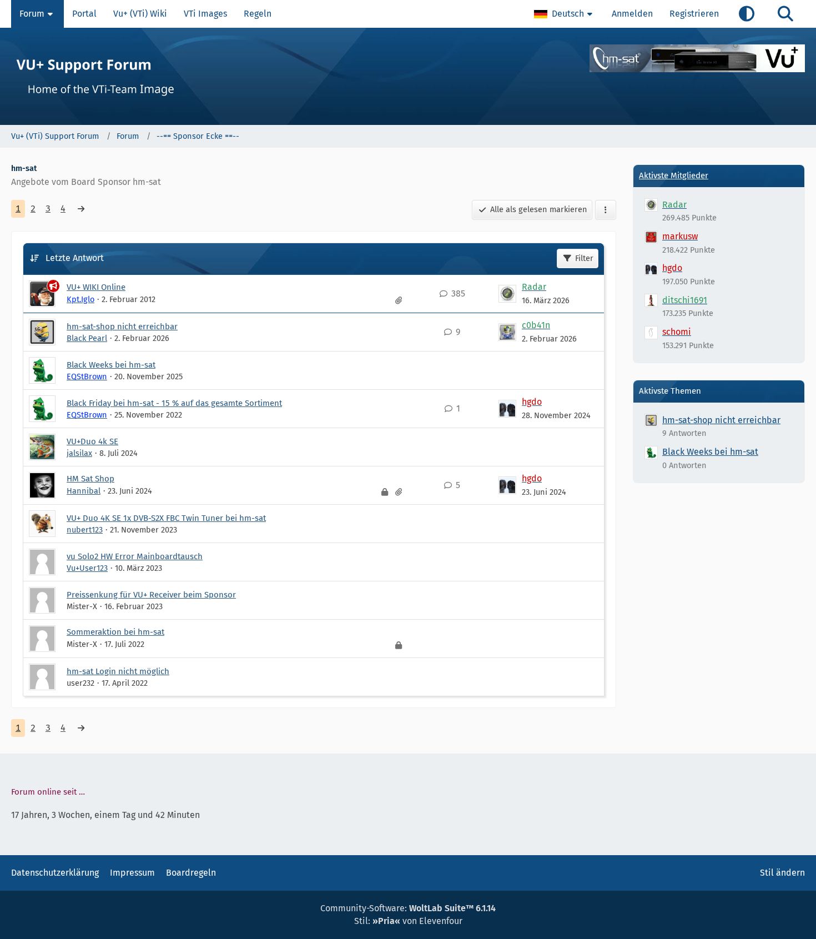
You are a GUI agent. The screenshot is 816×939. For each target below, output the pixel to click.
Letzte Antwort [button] (75, 258)
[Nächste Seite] (81, 209)
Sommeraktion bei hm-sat (115, 632)
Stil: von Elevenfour (408, 921)
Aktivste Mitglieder (673, 175)
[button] (564, 14)
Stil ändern (782, 872)
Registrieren (694, 13)
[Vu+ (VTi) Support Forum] (408, 76)
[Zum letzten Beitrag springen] (507, 294)
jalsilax (79, 453)
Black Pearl (87, 338)
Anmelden (632, 13)
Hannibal (83, 491)
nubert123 (85, 530)
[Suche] (785, 14)
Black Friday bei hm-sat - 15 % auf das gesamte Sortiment (174, 403)
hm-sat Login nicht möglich (118, 671)
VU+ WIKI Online (96, 287)
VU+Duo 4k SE (92, 441)
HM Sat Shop (90, 479)
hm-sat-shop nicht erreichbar (122, 327)
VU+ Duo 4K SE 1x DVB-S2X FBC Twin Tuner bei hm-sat (166, 518)
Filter (584, 258)
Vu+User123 (87, 568)
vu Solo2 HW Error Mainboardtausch (135, 556)
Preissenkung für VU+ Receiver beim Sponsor (151, 595)
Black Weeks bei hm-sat (111, 365)
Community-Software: (408, 908)
